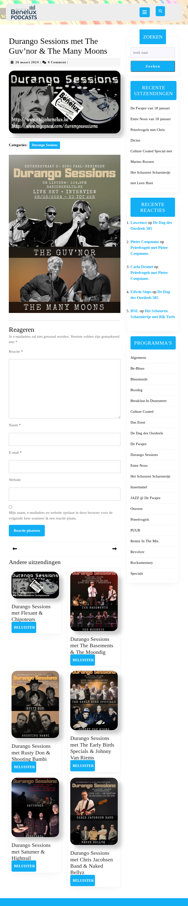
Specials (136, 573)
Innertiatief (138, 487)
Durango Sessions (45, 145)
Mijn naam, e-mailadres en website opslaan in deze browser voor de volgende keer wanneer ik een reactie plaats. (61, 515)
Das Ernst (137, 422)
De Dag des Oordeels (146, 433)
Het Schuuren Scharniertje (150, 476)
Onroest (136, 509)
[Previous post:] (37, 548)
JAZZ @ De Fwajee (145, 498)
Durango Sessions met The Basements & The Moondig (91, 645)
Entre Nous (139, 465)
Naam (15, 425)
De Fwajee (138, 444)
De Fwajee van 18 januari (150, 108)
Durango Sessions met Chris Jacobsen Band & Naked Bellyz (91, 862)
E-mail (15, 452)
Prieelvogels (139, 519)
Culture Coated (141, 412)
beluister (25, 627)
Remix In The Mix (144, 541)
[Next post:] (92, 548)
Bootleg (136, 390)
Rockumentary (141, 563)
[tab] (145, 12)
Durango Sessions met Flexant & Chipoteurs (31, 612)
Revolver (137, 552)
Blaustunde (139, 379)
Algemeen (138, 358)
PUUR (135, 530)
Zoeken (152, 36)
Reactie (16, 351)
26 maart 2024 (27, 62)
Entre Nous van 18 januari (150, 119)
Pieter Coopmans (144, 242)
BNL (134, 311)
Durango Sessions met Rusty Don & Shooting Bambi (31, 752)
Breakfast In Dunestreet (148, 401)
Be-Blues (137, 368)
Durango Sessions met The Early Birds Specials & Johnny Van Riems (92, 748)
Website (15, 480)
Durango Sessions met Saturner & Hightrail (31, 851)
